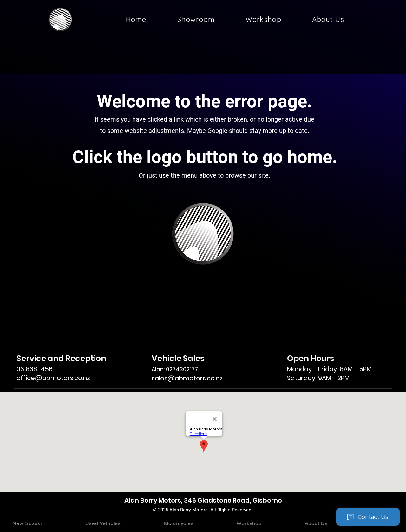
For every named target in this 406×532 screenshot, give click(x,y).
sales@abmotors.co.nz (187, 378)
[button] (196, 19)
